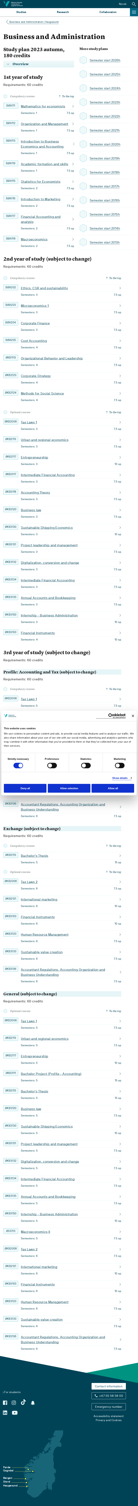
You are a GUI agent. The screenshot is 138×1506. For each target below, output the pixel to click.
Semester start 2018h (105, 172)
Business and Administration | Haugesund (34, 21)
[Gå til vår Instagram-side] (13, 1402)
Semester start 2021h (105, 130)
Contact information (109, 1386)
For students (12, 1392)
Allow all (113, 788)
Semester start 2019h (105, 158)
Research (63, 12)
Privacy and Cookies (109, 1420)
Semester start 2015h (105, 214)
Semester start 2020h (105, 144)
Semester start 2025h (105, 74)
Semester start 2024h (105, 88)
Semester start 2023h (105, 102)
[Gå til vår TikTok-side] (23, 1402)
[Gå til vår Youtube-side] (14, 1412)
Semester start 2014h (105, 228)
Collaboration (108, 12)
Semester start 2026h (105, 60)
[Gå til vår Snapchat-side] (32, 1403)
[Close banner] (133, 716)
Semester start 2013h (105, 242)
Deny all (25, 788)
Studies (21, 12)
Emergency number (108, 1406)
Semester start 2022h (105, 116)
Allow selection (69, 788)
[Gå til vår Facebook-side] (5, 1402)
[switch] (52, 765)
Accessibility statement (109, 1416)
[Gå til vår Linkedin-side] (5, 1412)
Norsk (123, 4)
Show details (120, 777)
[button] (134, 4)
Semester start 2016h (105, 200)
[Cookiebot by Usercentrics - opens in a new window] (111, 715)
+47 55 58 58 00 (111, 1395)
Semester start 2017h (104, 186)
